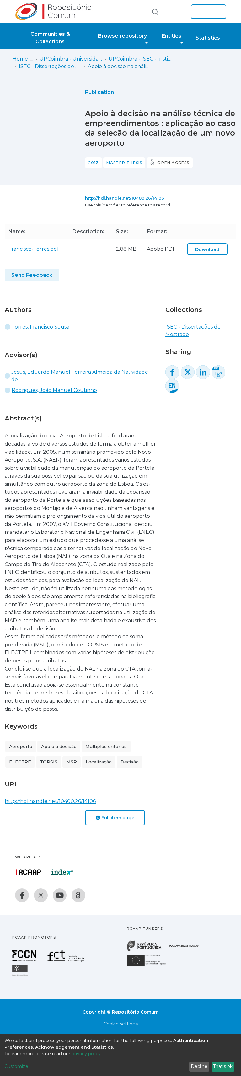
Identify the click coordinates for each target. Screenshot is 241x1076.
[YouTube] (60, 895)
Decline (199, 1066)
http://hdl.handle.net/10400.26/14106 (124, 198)
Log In (206, 11)
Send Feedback (31, 275)
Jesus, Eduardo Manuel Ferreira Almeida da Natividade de (79, 376)
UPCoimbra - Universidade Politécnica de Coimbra (71, 59)
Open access (173, 162)
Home (20, 59)
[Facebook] (22, 895)
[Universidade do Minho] (20, 975)
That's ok (223, 1066)
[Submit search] (154, 11)
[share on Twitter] (188, 372)
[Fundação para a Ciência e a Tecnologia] (49, 961)
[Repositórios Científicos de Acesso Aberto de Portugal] (28, 872)
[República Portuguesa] (166, 951)
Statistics (207, 38)
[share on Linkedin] (203, 372)
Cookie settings (121, 1024)
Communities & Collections (50, 38)
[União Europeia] (150, 966)
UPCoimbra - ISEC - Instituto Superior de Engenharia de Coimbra (140, 59)
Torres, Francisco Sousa (40, 327)
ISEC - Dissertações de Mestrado (50, 66)
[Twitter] (41, 895)
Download (207, 249)
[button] (176, 11)
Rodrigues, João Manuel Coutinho (54, 390)
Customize (16, 1066)
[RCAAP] (78, 895)
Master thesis (124, 162)
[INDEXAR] (62, 872)
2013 (93, 162)
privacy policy (86, 1054)
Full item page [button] (117, 818)
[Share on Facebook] (172, 372)
